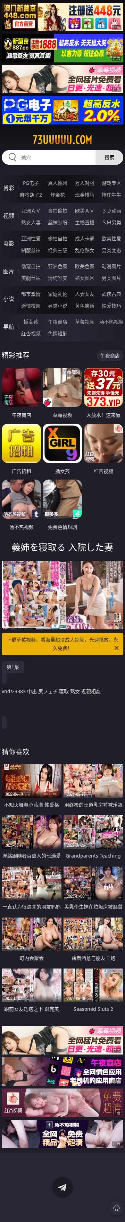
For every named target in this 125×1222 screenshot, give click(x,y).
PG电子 (31, 183)
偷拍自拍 (57, 238)
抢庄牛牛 (111, 194)
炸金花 (57, 194)
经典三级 (57, 250)
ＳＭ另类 (111, 222)
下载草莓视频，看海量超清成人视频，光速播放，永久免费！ (62, 643)
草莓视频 (84, 321)
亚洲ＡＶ (31, 210)
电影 (8, 243)
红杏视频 (31, 333)
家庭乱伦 (57, 294)
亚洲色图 (57, 266)
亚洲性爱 (31, 238)
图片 (8, 271)
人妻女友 (84, 294)
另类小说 (57, 305)
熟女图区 (84, 278)
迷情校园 (31, 305)
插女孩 (31, 321)
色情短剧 (57, 333)
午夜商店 (57, 321)
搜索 (109, 157)
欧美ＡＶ (84, 210)
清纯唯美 (57, 278)
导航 (8, 326)
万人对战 (84, 183)
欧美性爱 (111, 238)
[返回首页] (116, 1208)
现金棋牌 (84, 194)
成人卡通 (84, 238)
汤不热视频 (111, 321)
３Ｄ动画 (111, 210)
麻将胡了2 (31, 194)
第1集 (13, 667)
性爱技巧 (111, 305)
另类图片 (111, 278)
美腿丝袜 (31, 278)
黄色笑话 (84, 305)
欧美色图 (84, 266)
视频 (8, 216)
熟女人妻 (31, 222)
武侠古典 (111, 294)
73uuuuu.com (62, 140)
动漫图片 (111, 266)
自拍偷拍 (57, 210)
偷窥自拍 (31, 266)
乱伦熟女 (84, 250)
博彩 (8, 188)
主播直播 (84, 222)
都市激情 (31, 294)
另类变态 (111, 250)
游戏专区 (111, 183)
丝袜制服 (57, 222)
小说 (8, 299)
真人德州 (57, 183)
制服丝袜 (31, 250)
